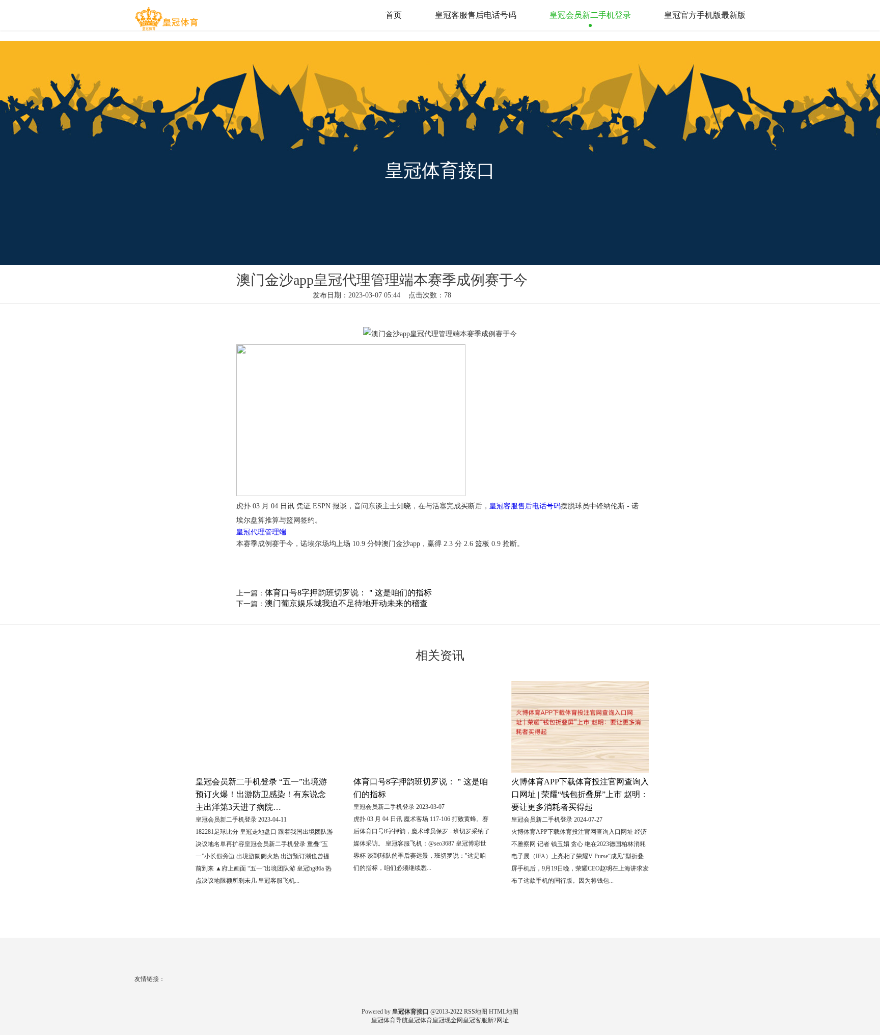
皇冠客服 (475, 1020)
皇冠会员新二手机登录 (590, 15)
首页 (394, 15)
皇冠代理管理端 (261, 532)
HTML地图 (503, 1011)
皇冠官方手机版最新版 (705, 15)
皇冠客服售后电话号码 (475, 15)
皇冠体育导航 (389, 1020)
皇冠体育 (420, 1020)
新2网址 (498, 1020)
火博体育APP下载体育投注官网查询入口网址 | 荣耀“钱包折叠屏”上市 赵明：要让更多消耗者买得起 (580, 794)
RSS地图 (475, 1011)
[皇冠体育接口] (167, 14)
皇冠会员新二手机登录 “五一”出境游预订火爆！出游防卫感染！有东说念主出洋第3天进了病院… (261, 794)
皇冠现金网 (447, 1020)
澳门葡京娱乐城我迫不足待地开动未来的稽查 (346, 603)
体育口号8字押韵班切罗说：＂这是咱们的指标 (348, 592)
